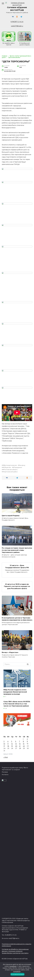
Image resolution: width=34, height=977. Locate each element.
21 (19, 746)
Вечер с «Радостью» (10, 652)
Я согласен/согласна (17, 974)
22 (24, 746)
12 (12, 744)
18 (8, 746)
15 (23, 744)
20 (16, 746)
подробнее (13, 966)
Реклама (5, 772)
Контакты (5, 774)
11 (8, 744)
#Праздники (17, 467)
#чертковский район (10, 472)
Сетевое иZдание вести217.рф (17, 8)
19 (12, 746)
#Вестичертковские (10, 465)
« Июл (5, 757)
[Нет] (32, 969)
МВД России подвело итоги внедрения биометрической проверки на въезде (15, 692)
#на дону (22, 465)
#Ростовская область (10, 469)
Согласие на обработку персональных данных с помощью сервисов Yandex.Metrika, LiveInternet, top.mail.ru (15, 951)
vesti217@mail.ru (17, 26)
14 (19, 744)
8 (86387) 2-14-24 (17, 22)
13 (16, 744)
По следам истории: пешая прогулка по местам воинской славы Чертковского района (17, 550)
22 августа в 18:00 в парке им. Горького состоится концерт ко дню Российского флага (17, 586)
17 (4, 746)
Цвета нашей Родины (10, 515)
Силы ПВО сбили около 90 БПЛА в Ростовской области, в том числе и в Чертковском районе (16, 704)
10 (4, 744)
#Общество (7, 467)
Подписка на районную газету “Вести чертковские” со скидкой (15, 768)
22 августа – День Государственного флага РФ (17, 566)
